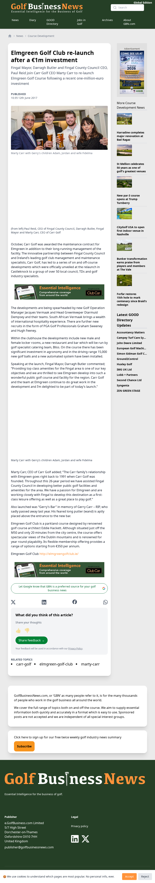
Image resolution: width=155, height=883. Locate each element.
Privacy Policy (75, 648)
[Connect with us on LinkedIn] (75, 839)
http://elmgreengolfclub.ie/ (59, 554)
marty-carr (90, 664)
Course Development (41, 36)
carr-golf (23, 664)
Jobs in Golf (81, 22)
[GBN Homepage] (57, 8)
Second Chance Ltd (129, 380)
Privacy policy (79, 826)
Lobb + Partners (127, 375)
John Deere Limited (129, 343)
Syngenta (123, 385)
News (15, 20)
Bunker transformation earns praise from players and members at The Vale (132, 264)
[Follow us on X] (85, 839)
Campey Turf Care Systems (134, 337)
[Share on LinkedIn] (44, 602)
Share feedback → (32, 640)
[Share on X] (13, 602)
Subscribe (24, 746)
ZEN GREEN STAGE (128, 390)
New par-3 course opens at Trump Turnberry (128, 199)
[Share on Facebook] (74, 602)
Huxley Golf (124, 364)
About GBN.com (129, 22)
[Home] (10, 36)
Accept (129, 876)
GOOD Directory (52, 22)
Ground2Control (127, 359)
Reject (145, 876)
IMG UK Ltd (124, 369)
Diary (32, 20)
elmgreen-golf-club (56, 664)
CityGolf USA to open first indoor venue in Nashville (130, 230)
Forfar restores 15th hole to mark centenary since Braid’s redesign (132, 299)
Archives (107, 20)
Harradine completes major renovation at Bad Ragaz (130, 136)
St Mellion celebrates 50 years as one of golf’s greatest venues (131, 167)
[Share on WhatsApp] (105, 602)
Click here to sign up (28, 737)
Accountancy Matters (131, 332)
